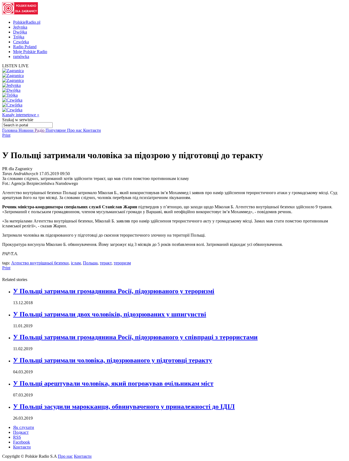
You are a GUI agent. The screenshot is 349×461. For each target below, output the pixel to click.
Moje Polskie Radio (30, 51)
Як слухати (23, 427)
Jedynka (20, 27)
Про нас (75, 130)
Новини (27, 130)
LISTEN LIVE (15, 65)
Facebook (21, 442)
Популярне (56, 130)
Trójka (18, 37)
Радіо (40, 130)
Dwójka (20, 32)
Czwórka (21, 41)
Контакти (92, 130)
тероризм (122, 263)
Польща (90, 263)
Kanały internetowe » (20, 114)
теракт (106, 263)
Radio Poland (25, 46)
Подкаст (21, 432)
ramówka (21, 56)
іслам (76, 263)
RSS (17, 437)
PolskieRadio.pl (26, 22)
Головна (10, 130)
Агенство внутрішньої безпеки (40, 263)
